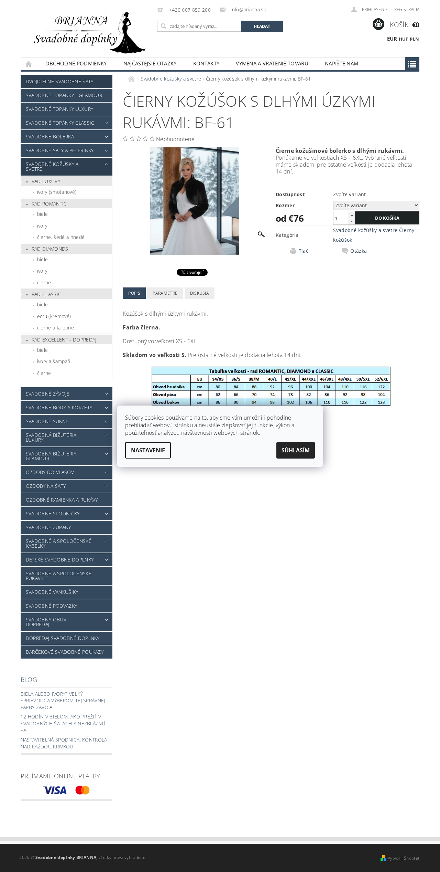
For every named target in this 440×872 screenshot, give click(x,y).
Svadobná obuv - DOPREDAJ (48, 622)
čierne (44, 282)
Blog (29, 679)
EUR (392, 38)
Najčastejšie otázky (150, 63)
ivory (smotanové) (56, 192)
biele (42, 214)
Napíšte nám (342, 63)
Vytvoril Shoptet (403, 858)
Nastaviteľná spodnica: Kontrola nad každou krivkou (64, 743)
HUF (403, 39)
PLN (414, 39)
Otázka (358, 251)
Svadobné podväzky (51, 605)
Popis (134, 293)
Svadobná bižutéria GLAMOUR (51, 456)
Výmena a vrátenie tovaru (272, 63)
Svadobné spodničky (53, 513)
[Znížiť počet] (352, 221)
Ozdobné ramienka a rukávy (62, 499)
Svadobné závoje (47, 393)
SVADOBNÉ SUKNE (47, 421)
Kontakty (206, 63)
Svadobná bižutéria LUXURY (51, 437)
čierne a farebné (55, 327)
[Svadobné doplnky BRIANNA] (87, 32)
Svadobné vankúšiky (52, 592)
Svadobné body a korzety (59, 407)
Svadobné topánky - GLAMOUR (64, 95)
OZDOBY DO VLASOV (50, 472)
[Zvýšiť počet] (352, 215)
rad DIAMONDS (50, 248)
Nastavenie (148, 450)
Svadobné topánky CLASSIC (60, 122)
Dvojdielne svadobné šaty (60, 81)
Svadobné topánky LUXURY (59, 109)
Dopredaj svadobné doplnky (63, 638)
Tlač (303, 251)
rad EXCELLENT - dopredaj (64, 339)
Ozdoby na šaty (46, 486)
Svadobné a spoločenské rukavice (58, 575)
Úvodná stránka (29, 63)
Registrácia (407, 9)
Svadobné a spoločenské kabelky (58, 543)
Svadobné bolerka (50, 136)
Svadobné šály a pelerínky (60, 150)
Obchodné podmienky (76, 63)
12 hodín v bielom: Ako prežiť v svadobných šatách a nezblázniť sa (63, 723)
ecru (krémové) (54, 316)
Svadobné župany (48, 527)
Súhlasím (296, 450)
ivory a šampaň (53, 361)
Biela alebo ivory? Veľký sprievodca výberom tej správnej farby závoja (63, 701)
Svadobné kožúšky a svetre (52, 166)
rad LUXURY (46, 181)
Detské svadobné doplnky (60, 559)
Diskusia (199, 293)
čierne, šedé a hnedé (61, 237)
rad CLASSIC (47, 294)
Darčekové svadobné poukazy (64, 652)
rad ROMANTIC (49, 203)
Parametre (165, 293)
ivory (42, 225)
